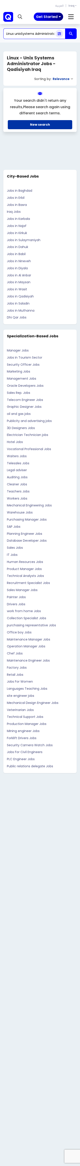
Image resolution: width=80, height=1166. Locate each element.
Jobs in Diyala (17, 268)
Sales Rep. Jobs (18, 393)
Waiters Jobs (17, 456)
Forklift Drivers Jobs (21, 738)
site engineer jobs (20, 695)
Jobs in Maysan (18, 282)
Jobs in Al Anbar (19, 275)
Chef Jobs (15, 653)
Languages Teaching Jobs (27, 688)
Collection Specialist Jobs (26, 618)
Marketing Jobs (18, 371)
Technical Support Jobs (25, 717)
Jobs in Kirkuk (17, 233)
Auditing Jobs (17, 477)
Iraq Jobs (14, 211)
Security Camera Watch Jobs (30, 745)
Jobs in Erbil (15, 197)
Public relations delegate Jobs (30, 766)
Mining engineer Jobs (23, 731)
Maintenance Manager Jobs (28, 639)
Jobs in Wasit (17, 289)
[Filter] (59, 34)
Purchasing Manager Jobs (27, 519)
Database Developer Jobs (27, 540)
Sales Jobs (15, 547)
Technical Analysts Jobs (25, 576)
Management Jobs (21, 378)
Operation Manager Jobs (26, 646)
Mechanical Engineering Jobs (29, 505)
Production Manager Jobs (26, 724)
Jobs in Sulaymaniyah (23, 240)
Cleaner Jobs (17, 484)
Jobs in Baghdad (19, 190)
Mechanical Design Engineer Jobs (32, 703)
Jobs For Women (20, 681)
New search (40, 124)
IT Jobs (12, 555)
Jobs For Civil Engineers (24, 752)
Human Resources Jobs (25, 562)
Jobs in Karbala (18, 219)
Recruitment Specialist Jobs (28, 583)
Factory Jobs (17, 667)
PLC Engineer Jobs (21, 759)
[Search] (71, 33)
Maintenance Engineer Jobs (28, 660)
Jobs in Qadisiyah (20, 296)
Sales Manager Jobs (22, 590)
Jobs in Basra (17, 205)
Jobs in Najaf (16, 226)
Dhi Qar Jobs (16, 317)
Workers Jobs (17, 498)
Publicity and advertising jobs (29, 421)
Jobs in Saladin (18, 303)
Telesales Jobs (18, 463)
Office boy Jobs (19, 632)
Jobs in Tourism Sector (24, 357)
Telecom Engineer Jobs (25, 400)
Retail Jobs (15, 674)
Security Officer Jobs (23, 364)
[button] (20, 17)
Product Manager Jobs (24, 569)
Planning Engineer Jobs (24, 533)
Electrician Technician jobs (27, 435)
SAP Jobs (13, 526)
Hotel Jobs (15, 442)
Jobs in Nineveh (19, 261)
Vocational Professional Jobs (29, 449)
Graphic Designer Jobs (24, 406)
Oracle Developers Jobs (25, 385)
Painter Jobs (16, 597)
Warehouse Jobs (20, 512)
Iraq (71, 6)
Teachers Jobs (18, 491)
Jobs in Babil (16, 254)
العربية (59, 6)
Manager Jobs (18, 350)
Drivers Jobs (16, 604)
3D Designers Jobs (21, 428)
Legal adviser (17, 470)
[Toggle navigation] (71, 17)
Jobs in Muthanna (20, 310)
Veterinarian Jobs (20, 710)
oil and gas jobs (19, 414)
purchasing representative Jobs (31, 625)
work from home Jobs (24, 611)
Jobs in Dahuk (17, 247)
